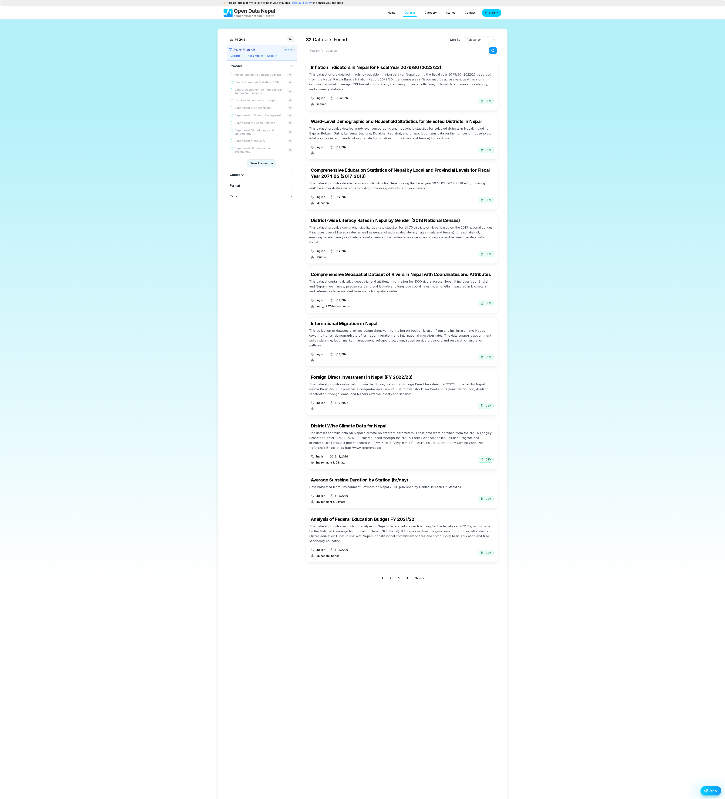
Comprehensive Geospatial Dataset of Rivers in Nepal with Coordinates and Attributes (401, 274)
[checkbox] (231, 74)
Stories (450, 12)
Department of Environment (252, 107)
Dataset (410, 12)
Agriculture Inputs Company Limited (258, 74)
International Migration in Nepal (344, 323)
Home (391, 12)
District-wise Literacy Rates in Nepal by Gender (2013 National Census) (385, 220)
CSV (488, 101)
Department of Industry (249, 140)
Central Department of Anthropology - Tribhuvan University (259, 91)
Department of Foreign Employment (257, 115)
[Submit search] (493, 50)
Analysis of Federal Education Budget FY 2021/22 (362, 519)
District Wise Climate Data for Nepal (348, 426)
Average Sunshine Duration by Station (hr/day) (359, 480)
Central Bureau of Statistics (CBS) (256, 82)
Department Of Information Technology (252, 150)
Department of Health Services (254, 122)
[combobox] (481, 39)
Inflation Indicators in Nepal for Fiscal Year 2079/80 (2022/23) (376, 67)
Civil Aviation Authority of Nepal (255, 100)
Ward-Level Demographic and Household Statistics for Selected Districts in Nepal (396, 121)
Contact (470, 12)
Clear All (288, 49)
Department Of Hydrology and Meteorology (254, 132)
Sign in (493, 12)
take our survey (302, 2)
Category (431, 12)
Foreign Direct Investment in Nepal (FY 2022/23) (362, 377)
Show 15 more (259, 163)
